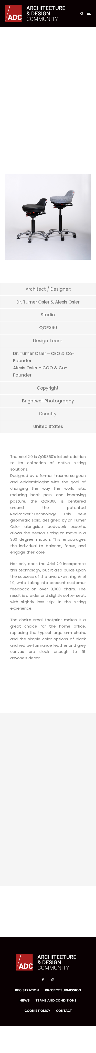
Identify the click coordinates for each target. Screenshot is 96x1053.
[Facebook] (43, 979)
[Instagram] (53, 979)
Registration (27, 990)
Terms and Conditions (56, 1000)
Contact (64, 1011)
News (24, 1000)
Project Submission (63, 990)
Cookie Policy (37, 1011)
